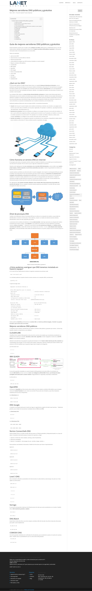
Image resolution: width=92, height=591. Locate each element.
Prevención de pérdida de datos (74, 195)
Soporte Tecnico (72, 159)
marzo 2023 (71, 112)
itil (80, 185)
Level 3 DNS (18, 35)
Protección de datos (73, 200)
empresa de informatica (74, 172)
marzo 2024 (71, 93)
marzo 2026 (71, 52)
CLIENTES (61, 2)
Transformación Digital (74, 249)
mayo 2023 (71, 110)
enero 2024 (71, 98)
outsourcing (72, 187)
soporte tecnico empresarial (75, 230)
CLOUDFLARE (17, 28)
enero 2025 (71, 73)
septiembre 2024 (73, 81)
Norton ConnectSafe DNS (20, 33)
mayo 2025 (71, 64)
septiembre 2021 (73, 127)
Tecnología (72, 241)
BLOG (74, 2)
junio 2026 (71, 46)
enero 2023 (71, 114)
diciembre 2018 (72, 139)
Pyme (80, 200)
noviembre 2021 (73, 125)
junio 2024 (71, 87)
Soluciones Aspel (14, 580)
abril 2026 (71, 50)
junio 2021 (71, 129)
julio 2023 (71, 108)
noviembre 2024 (73, 77)
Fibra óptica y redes (15, 582)
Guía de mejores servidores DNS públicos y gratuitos (22, 20)
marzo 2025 (71, 68)
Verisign (17, 36)
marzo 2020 (71, 133)
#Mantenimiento (73, 168)
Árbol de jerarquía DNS (19, 24)
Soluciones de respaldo (16, 578)
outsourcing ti (72, 192)
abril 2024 (71, 91)
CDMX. (79, 168)
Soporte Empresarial (74, 215)
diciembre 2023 (72, 100)
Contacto (32, 576)
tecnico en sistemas (73, 238)
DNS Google (17, 32)
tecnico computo (73, 236)
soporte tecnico (73, 228)
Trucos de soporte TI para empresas (24, 12)
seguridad (72, 202)
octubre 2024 (72, 79)
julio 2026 (71, 43)
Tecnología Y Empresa (74, 245)
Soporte (71, 213)
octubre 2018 (72, 141)
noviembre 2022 (73, 116)
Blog (31, 578)
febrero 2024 (72, 95)
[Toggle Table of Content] (40, 19)
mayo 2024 (71, 89)
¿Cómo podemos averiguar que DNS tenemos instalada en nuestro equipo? (28, 26)
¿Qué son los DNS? (18, 22)
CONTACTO (79, 2)
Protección (72, 198)
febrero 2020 (72, 135)
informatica (72, 181)
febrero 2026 (72, 54)
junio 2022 (71, 120)
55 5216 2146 (22, 561)
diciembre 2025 (72, 58)
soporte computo (77, 213)
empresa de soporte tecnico (75, 175)
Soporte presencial (73, 223)
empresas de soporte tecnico (75, 179)
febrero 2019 (72, 137)
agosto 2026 (72, 41)
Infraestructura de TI (74, 185)
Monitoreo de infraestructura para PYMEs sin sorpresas (75, 29)
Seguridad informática (74, 206)
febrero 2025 (72, 71)
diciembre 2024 (72, 75)
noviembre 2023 (73, 102)
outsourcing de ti (73, 190)
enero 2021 (71, 131)
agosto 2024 (72, 83)
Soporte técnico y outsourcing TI (18, 574)
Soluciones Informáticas (74, 211)
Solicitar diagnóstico (14, 561)
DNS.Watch (18, 37)
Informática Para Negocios (75, 183)
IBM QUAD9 (17, 30)
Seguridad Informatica (74, 157)
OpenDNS (17, 31)
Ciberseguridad (14, 576)
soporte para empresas (74, 221)
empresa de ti (72, 177)
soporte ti (71, 234)
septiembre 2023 (73, 106)
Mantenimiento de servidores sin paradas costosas (74, 34)
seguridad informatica (74, 204)
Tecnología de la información (75, 243)
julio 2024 (71, 85)
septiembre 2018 (73, 143)
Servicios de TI (72, 208)
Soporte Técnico (78, 234)
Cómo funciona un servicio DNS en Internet (23, 23)
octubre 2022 (72, 118)
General (71, 149)
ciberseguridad (72, 170)
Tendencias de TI (73, 247)
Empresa (79, 170)
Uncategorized (72, 164)
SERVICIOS (67, 2)
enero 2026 (71, 56)
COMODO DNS (18, 39)
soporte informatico (73, 219)
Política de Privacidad (29, 589)
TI (78, 247)
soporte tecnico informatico (75, 232)
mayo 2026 (71, 48)
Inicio (31, 574)
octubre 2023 (72, 104)
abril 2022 (71, 123)
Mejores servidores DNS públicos (21, 27)
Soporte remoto (73, 226)
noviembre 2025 (73, 60)
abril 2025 (71, 66)
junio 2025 (71, 62)
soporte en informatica (74, 217)
